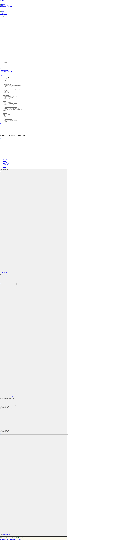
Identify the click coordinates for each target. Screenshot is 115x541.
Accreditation (8, 90)
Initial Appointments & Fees (11, 96)
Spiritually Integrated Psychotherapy (12, 89)
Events (6, 121)
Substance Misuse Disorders (11, 104)
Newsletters (7, 92)
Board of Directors (9, 83)
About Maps (5, 159)
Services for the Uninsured (11, 107)
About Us (5, 80)
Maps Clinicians (8, 84)
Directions (7, 116)
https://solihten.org (6, 534)
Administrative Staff (9, 117)
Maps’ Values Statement (10, 86)
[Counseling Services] (2, 0)
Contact (4, 115)
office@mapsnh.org (7, 408)
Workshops (5, 110)
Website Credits (8, 91)
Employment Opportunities (11, 120)
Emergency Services (9, 105)
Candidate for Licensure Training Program (14, 109)
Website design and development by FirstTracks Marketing (11, 539)
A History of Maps (9, 81)
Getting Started (6, 95)
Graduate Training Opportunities (12, 108)
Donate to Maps (6, 165)
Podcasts (5, 113)
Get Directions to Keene (5, 272)
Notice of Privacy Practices (11, 98)
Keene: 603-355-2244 (4, 5)
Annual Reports (8, 93)
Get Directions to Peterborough (6, 396)
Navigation (3, 14)
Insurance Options (9, 97)
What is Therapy (8, 87)
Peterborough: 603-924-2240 (6, 6)
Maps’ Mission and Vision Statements (13, 85)
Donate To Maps (6, 114)
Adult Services (8, 102)
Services (4, 101)
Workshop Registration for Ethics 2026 (13, 111)
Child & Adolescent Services (11, 103)
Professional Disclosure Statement (12, 99)
